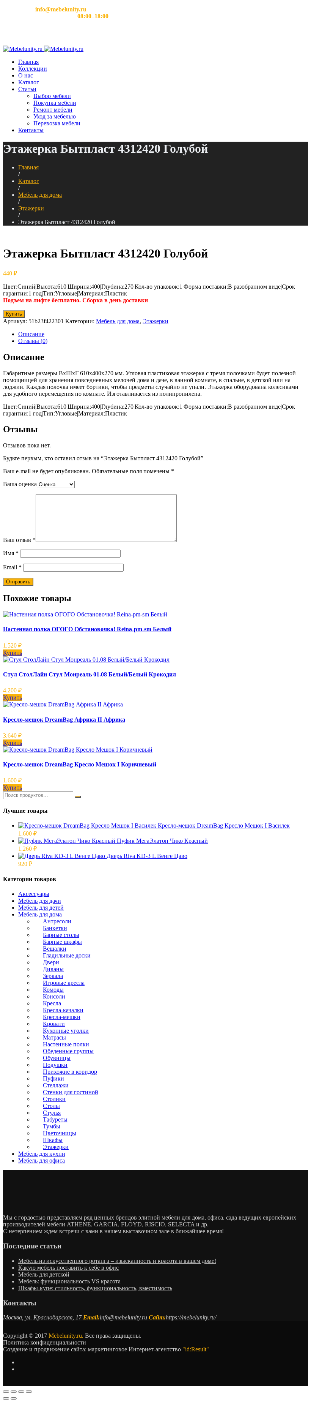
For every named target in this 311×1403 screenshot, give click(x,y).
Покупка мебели (54, 103)
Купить (14, 314)
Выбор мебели (52, 96)
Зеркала (53, 976)
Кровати (54, 1024)
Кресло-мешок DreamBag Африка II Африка (64, 719)
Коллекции (32, 68)
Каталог (28, 82)
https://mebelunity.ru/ (191, 1317)
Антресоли (57, 921)
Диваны (53, 969)
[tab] (163, 334)
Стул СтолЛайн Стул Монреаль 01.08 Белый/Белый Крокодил (89, 674)
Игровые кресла (64, 983)
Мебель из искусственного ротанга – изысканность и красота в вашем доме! (117, 1261)
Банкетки (55, 928)
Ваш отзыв (19, 540)
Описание (31, 334)
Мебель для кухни (41, 1153)
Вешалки (54, 948)
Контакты (31, 130)
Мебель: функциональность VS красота (69, 1281)
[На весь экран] (21, 1391)
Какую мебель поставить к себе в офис (68, 1267)
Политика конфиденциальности (44, 1342)
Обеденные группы (68, 1051)
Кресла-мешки (61, 1017)
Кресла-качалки (63, 1010)
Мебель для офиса (41, 1160)
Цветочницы (59, 1133)
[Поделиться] (14, 1391)
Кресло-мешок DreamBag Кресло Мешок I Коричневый (79, 764)
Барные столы (61, 935)
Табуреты (55, 1119)
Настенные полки (66, 1044)
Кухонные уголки (66, 1030)
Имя (11, 553)
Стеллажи (56, 1085)
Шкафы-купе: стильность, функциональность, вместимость (95, 1288)
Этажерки (31, 208)
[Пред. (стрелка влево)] (6, 1398)
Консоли (54, 996)
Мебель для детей (41, 907)
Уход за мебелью (54, 116)
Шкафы (53, 1140)
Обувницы (57, 1058)
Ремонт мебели (52, 109)
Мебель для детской (43, 1274)
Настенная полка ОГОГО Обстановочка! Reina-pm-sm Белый (87, 629)
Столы (51, 1106)
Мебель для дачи (39, 900)
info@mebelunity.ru (123, 1317)
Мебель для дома (40, 194)
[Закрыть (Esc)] (6, 1391)
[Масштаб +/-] (29, 1391)
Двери (51, 962)
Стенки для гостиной (70, 1092)
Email (12, 567)
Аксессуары (33, 894)
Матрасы (54, 1037)
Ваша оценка (20, 484)
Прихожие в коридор (70, 1071)
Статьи (27, 89)
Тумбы (51, 1126)
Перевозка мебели (56, 123)
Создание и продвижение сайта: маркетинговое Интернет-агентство (106, 1349)
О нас (25, 75)
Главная (28, 61)
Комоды (53, 989)
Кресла (52, 1003)
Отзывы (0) (32, 341)
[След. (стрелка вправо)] (14, 1398)
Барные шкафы (62, 941)
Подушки (55, 1065)
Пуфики (53, 1078)
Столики (54, 1099)
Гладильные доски (67, 955)
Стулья (52, 1112)
